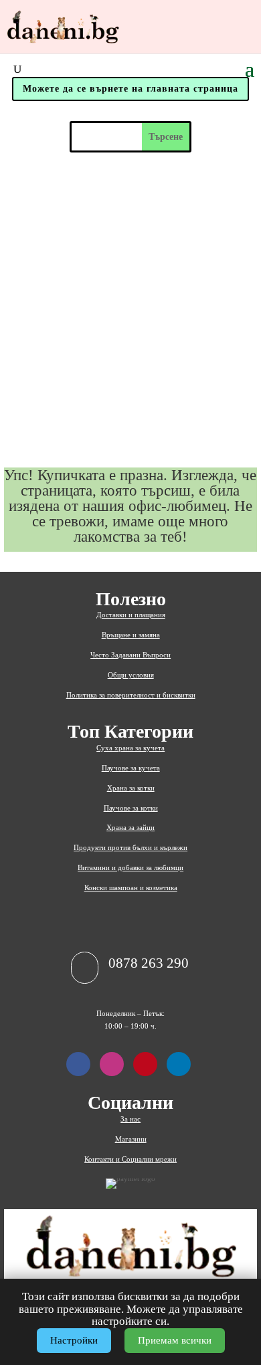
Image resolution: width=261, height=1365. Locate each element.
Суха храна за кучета (130, 748)
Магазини (131, 1139)
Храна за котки (131, 788)
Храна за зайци (130, 827)
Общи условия (131, 675)
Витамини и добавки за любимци (130, 867)
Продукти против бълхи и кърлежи (130, 847)
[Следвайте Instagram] (112, 1064)
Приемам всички (174, 1340)
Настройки (74, 1340)
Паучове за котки (131, 808)
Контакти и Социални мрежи (130, 1159)
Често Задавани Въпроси (130, 655)
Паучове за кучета (131, 768)
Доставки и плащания (130, 615)
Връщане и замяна (131, 635)
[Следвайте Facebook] (78, 1064)
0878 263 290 (148, 963)
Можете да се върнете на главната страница (130, 89)
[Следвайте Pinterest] (145, 1064)
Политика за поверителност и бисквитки (130, 695)
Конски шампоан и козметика (130, 887)
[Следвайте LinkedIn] (179, 1064)
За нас (130, 1119)
